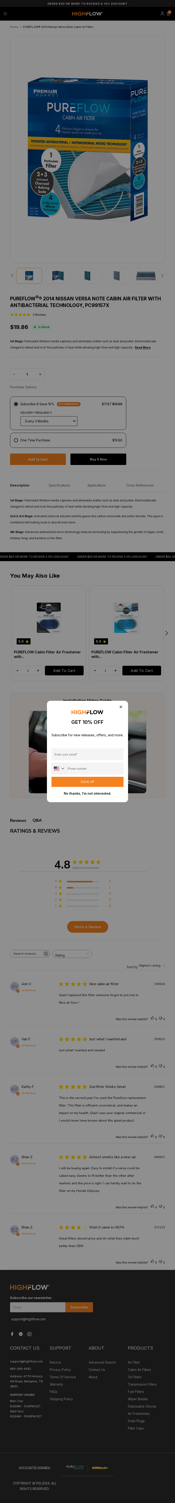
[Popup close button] (121, 707)
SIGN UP (88, 782)
